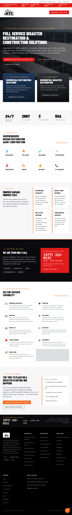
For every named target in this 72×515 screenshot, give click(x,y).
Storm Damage (44, 447)
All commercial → (29, 465)
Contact (66, 1)
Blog (59, 1)
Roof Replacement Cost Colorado (36, 485)
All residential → (44, 457)
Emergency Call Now (59, 12)
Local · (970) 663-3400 (46, 59)
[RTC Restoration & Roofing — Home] (9, 12)
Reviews (5, 482)
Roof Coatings (28, 458)
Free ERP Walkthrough (13, 407)
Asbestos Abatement (30, 451)
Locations (42, 1)
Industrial (58, 444)
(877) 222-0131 (25, 5)
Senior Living (59, 464)
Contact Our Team (12, 64)
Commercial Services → (17, 97)
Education (59, 440)
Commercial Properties (62, 437)
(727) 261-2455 (63, 5)
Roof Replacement (45, 454)
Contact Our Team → (50, 269)
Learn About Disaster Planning (17, 402)
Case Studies (6, 489)
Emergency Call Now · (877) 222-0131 (19, 59)
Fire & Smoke (44, 440)
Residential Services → (51, 95)
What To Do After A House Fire (35, 478)
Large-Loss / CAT (29, 462)
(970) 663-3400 (35, 5)
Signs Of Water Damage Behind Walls (37, 482)
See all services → (62, 142)
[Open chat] (67, 510)
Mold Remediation (45, 444)
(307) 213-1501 (49, 5)
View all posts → (32, 488)
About (4, 479)
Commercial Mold (29, 448)
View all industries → (61, 296)
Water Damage (44, 437)
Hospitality (59, 450)
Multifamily (59, 454)
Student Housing (61, 457)
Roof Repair (43, 450)
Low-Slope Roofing (29, 455)
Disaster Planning (7, 485)
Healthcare (59, 447)
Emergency (52, 1)
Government (59, 461)
